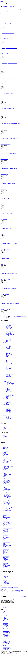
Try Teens (8, 359)
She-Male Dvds (6, 632)
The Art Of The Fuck (5, 38)
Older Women (9, 332)
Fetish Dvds (5, 636)
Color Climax (6, 467)
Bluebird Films (6, 462)
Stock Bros (3, 264)
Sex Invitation (3, 83)
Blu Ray (7, 416)
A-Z (8, 6)
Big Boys (2, 234)
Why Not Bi (8, 402)
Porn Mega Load (9, 374)
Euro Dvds (5, 342)
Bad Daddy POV (9, 363)
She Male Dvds (6, 404)
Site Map (5, 615)
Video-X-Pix (5, 558)
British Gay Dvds (6, 641)
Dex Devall (3, 129)
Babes (7, 362)
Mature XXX (6, 514)
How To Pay (5, 579)
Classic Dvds (6, 635)
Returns (4, 581)
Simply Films (6, 537)
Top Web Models (6, 547)
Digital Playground (7, 474)
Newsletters (9, 591)
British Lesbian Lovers (10, 384)
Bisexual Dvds (6, 398)
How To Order (6, 577)
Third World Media (7, 545)
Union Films (8, 339)
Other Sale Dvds (6, 429)
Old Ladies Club (6, 521)
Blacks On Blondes (7, 460)
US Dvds (5, 361)
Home (2, 1)
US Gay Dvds (6, 643)
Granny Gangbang (7, 496)
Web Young (8, 396)
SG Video (8, 356)
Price (11, 6)
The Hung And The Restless (6, 53)
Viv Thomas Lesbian (10, 395)
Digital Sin (5, 475)
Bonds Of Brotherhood (5, 144)
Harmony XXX (9, 330)
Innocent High (6, 500)
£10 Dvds (5, 426)
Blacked (7, 366)
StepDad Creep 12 (4, 174)
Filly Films (8, 385)
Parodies (7, 419)
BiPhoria (7, 399)
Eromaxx (5, 479)
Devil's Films (6, 472)
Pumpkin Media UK (10, 334)
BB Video (8, 344)
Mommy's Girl (9, 391)
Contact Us (5, 576)
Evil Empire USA (6, 480)
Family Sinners (6, 482)
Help (4, 611)
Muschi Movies (9, 354)
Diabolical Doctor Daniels (6, 309)
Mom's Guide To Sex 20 (6, 23)
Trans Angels (8, 408)
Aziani (4, 452)
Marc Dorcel (8, 352)
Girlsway (8, 390)
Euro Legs (8, 347)
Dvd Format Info (6, 582)
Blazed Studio (6, 461)
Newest (5, 6)
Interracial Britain (9, 331)
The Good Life (4, 219)
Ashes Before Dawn (5, 294)
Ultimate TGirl (9, 412)
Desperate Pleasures (7, 471)
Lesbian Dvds (6, 381)
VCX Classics (6, 557)
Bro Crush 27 (3, 189)
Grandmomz (5, 494)
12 (16, 9)
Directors (5, 436)
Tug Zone (5, 552)
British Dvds (5, 323)
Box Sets (7, 417)
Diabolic (5, 473)
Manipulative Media (7, 510)
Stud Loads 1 (3, 113)
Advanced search (19, 590)
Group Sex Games (9, 349)
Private (7, 355)
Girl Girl (5, 488)
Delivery (5, 580)
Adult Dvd (5, 606)
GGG (4, 487)
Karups (4, 505)
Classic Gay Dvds (7, 648)
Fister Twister (8, 387)
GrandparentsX (6, 495)
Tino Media (8, 358)
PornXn (4, 525)
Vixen (7, 378)
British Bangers (9, 327)
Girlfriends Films (9, 388)
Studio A (5, 539)
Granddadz (8, 348)
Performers (5, 437)
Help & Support (19, 591)
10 (14, 9)
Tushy (7, 377)
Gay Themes (5, 649)
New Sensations (6, 517)
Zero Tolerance (6, 567)
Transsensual (8, 410)
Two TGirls (8, 411)
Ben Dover (8, 326)
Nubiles (7, 373)
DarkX (7, 369)
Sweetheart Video (9, 394)
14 (18, 9)
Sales (13, 6)
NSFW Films (6, 518)
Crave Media (8, 368)
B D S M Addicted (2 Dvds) (6, 98)
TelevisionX (8, 337)
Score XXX (8, 375)
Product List (5, 614)
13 (17, 9)
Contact (13, 591)
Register (5, 591)
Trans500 (8, 409)
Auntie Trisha (8, 325)
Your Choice (8, 340)
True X (4, 551)
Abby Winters (8, 382)
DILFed (4, 476)
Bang (7, 365)
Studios (4, 435)
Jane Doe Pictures (6, 502)
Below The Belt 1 (4, 159)
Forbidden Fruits (6, 486)
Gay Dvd (5, 607)
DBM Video (8, 346)
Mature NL (8, 353)
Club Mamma (8, 345)
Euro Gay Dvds (6, 642)
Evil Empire (8, 370)
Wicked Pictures (6, 565)
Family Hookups (6, 481)
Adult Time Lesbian (10, 383)
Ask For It (3, 204)
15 (19, 9)
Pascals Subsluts (9, 333)
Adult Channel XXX (10, 324)
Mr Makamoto (6, 516)
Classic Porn (8, 418)
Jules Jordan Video (7, 504)
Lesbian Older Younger (8, 507)
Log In (2, 591)
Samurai (5, 532)
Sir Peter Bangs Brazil (5, 279)
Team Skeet (8, 376)
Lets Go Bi (8, 401)
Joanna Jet (8, 406)
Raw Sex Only (4, 68)
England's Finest (9, 328)
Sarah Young (8, 335)
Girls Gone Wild (9, 389)
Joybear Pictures (6, 503)
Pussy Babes (5, 530)
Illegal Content (6, 583)
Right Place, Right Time (5, 249)
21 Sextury (5, 447)
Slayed (7, 392)
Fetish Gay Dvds (6, 647)
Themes (4, 415)
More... (7, 341)
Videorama (5, 559)
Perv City (5, 524)
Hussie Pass (5, 498)
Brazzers (7, 367)
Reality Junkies (6, 531)
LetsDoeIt (8, 351)
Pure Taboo (5, 529)
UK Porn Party (9, 338)
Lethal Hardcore (9, 371)
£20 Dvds (5, 428)
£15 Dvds (5, 427)
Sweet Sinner (6, 540)
